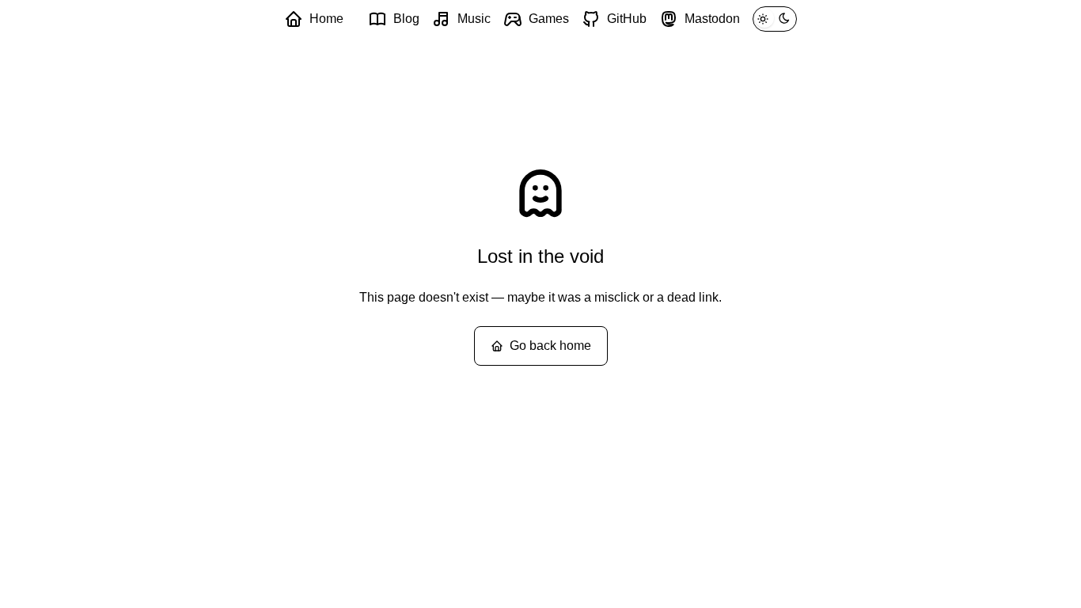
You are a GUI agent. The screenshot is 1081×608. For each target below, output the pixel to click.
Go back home (550, 345)
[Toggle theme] (775, 19)
